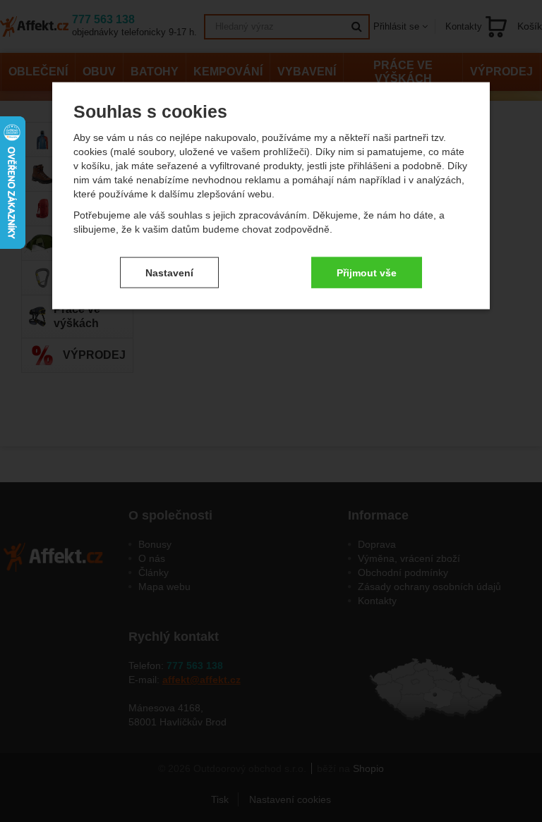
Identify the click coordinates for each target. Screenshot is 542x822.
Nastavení (169, 272)
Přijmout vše (367, 272)
